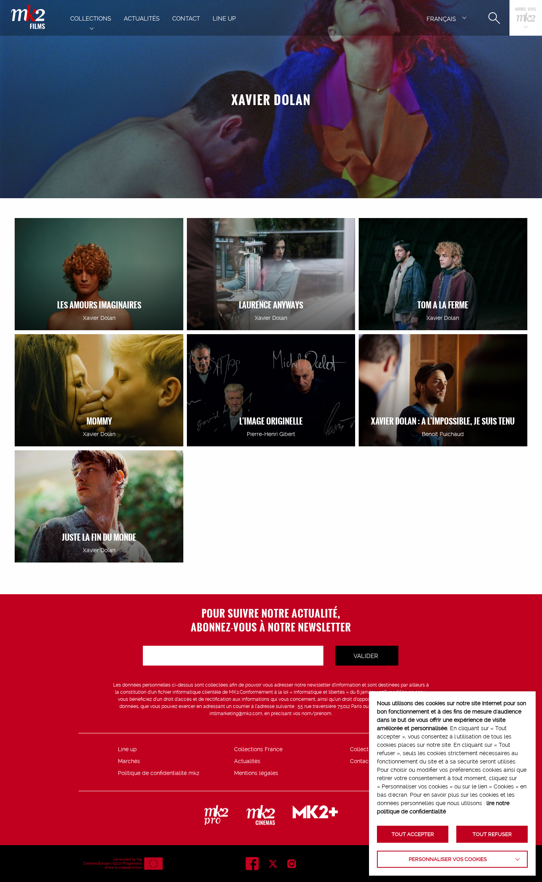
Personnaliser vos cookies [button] (448, 859)
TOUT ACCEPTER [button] (413, 834)
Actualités (247, 761)
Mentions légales (256, 773)
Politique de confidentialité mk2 (158, 773)
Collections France (258, 749)
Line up (127, 749)
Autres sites (525, 10)
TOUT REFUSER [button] (492, 834)
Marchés (129, 761)
